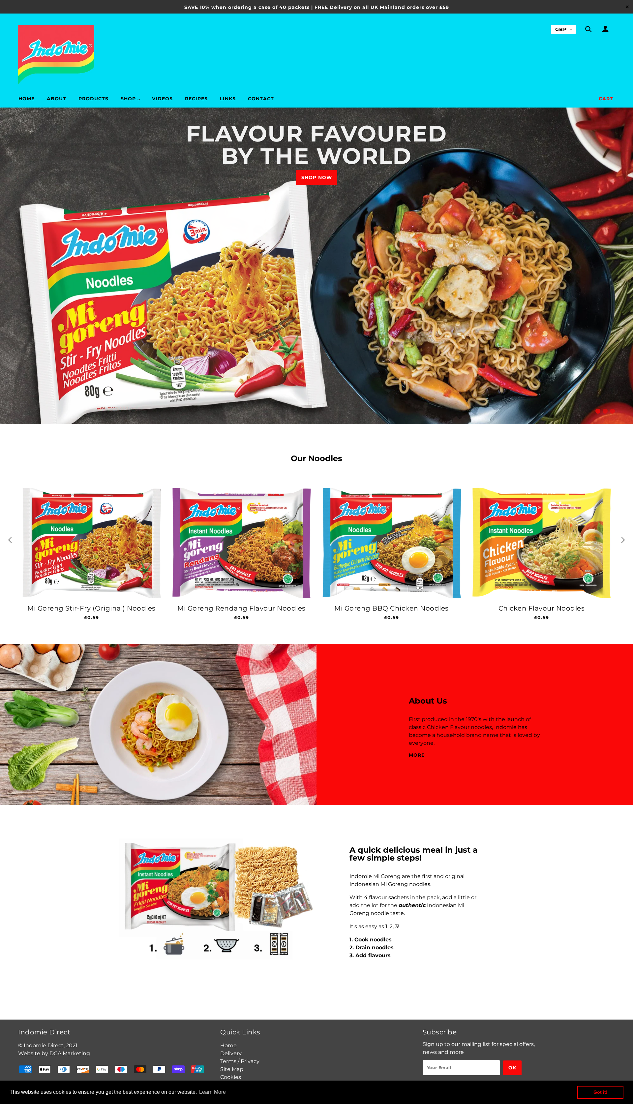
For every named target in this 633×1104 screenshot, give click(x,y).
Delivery (231, 1053)
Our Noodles (316, 458)
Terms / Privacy (239, 1061)
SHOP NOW (316, 177)
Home (228, 1045)
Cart (606, 99)
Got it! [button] (600, 1092)
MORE (417, 755)
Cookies (230, 1077)
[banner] (56, 54)
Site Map (231, 1069)
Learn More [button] (212, 1092)
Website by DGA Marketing (54, 1053)
